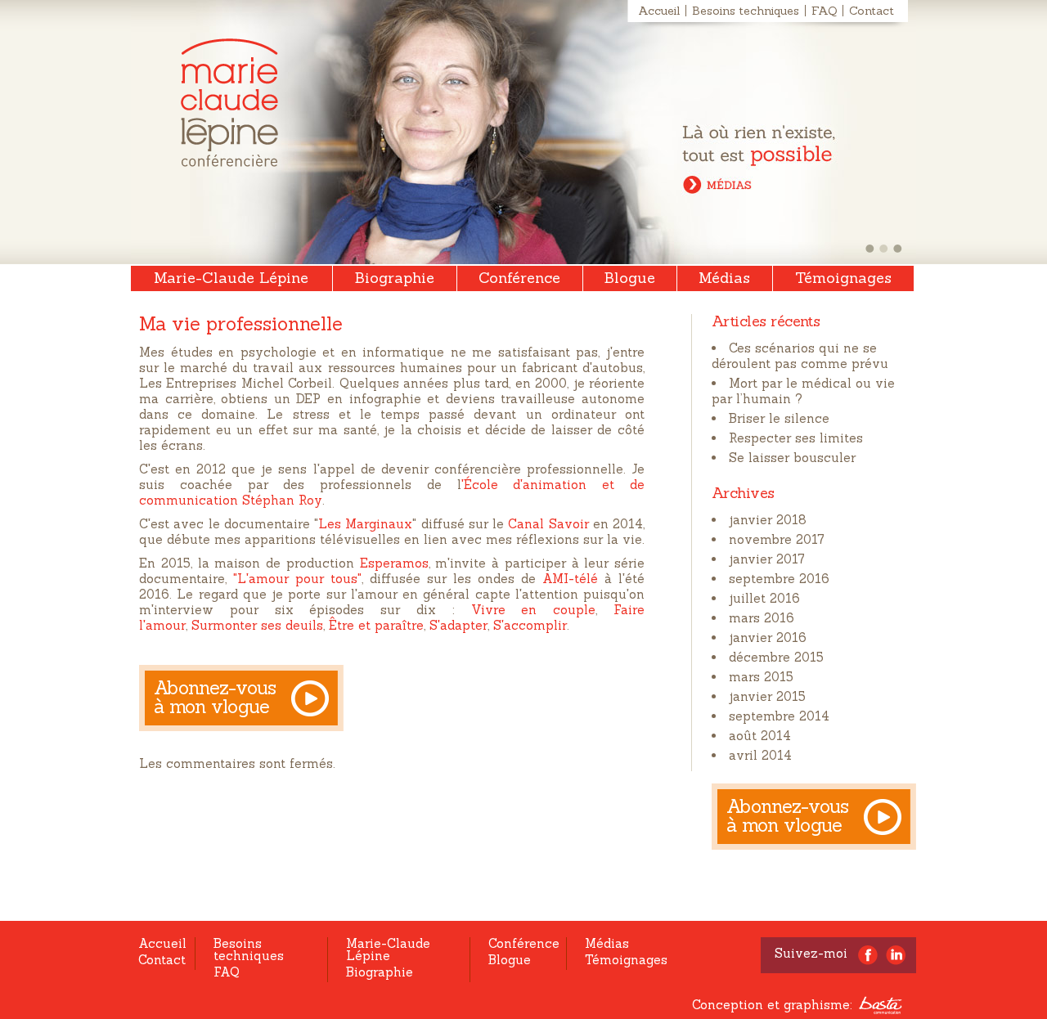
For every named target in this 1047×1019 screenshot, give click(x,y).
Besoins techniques (745, 10)
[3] (897, 249)
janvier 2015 (767, 696)
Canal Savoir (548, 524)
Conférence (519, 277)
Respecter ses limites (796, 438)
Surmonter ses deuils (257, 625)
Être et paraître (376, 625)
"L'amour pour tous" (297, 578)
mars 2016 (761, 618)
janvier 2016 (768, 637)
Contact (871, 10)
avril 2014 (760, 755)
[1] (869, 249)
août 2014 (760, 735)
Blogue (629, 277)
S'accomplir (530, 625)
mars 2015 (761, 677)
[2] (883, 249)
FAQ (824, 10)
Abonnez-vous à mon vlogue (215, 697)
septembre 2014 (779, 716)
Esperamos (394, 563)
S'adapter (458, 625)
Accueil (659, 10)
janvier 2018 (768, 519)
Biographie (394, 277)
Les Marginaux (365, 524)
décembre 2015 (776, 657)
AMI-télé (570, 578)
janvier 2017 (767, 559)
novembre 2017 (777, 539)
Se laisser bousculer (792, 457)
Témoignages (843, 277)
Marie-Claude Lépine (229, 102)
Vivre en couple (533, 609)
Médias (724, 277)
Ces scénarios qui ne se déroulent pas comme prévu (800, 355)
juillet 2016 (764, 598)
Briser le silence (779, 418)
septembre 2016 (779, 578)
